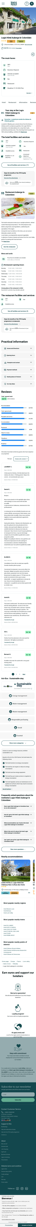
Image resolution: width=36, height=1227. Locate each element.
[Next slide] (32, 208)
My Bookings (4, 1126)
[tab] (15, 33)
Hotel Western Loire (9, 909)
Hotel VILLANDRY (8, 925)
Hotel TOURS (7, 933)
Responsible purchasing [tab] (20, 720)
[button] (3, 3)
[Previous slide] (3, 208)
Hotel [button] (4, 102)
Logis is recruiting (5, 1157)
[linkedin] (26, 1188)
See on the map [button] (28, 44)
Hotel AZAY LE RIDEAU (10, 927)
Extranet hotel (4, 1146)
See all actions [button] (7, 789)
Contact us (3, 1134)
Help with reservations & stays (8, 1129)
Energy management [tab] (19, 696)
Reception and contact (13, 362)
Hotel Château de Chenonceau (12, 954)
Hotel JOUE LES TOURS (10, 929)
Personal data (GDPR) (6, 1171)
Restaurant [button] (12, 102)
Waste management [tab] (20, 712)
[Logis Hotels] (14, 3)
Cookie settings (5, 1174)
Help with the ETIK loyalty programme (10, 1132)
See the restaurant (9, 247)
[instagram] (22, 1188)
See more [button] (28, 93)
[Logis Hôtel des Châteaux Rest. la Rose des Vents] (15, 870)
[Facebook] (17, 1188)
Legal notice (4, 1168)
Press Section (4, 1159)
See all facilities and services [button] (18, 165)
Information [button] (23, 102)
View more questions (17, 849)
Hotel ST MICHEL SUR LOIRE (11, 931)
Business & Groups (5, 1154)
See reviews (19, 48)
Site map (3, 1179)
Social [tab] (20, 728)
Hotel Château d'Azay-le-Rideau (12, 948)
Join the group (4, 1149)
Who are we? (4, 1143)
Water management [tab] (20, 704)
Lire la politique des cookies (8, 1219)
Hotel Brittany (7, 911)
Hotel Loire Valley (8, 913)
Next (23, 674)
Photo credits (4, 1182)
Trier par (9, 459)
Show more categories (16, 743)
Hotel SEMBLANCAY (9, 935)
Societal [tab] (20, 736)
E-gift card (3, 1151)
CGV (2, 1176)
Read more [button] (24, 132)
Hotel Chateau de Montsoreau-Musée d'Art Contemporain (15, 951)
